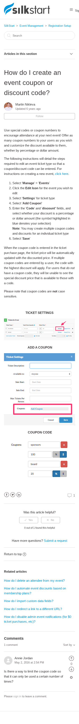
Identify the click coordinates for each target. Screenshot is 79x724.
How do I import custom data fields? (28, 601)
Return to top (13, 554)
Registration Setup (59, 25)
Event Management (31, 25)
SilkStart (9, 25)
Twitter (12, 494)
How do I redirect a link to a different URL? (33, 609)
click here (61, 174)
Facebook (6, 494)
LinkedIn (18, 494)
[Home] (27, 14)
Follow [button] (39, 116)
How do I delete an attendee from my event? (34, 580)
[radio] (28, 520)
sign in (17, 696)
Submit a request (55, 540)
